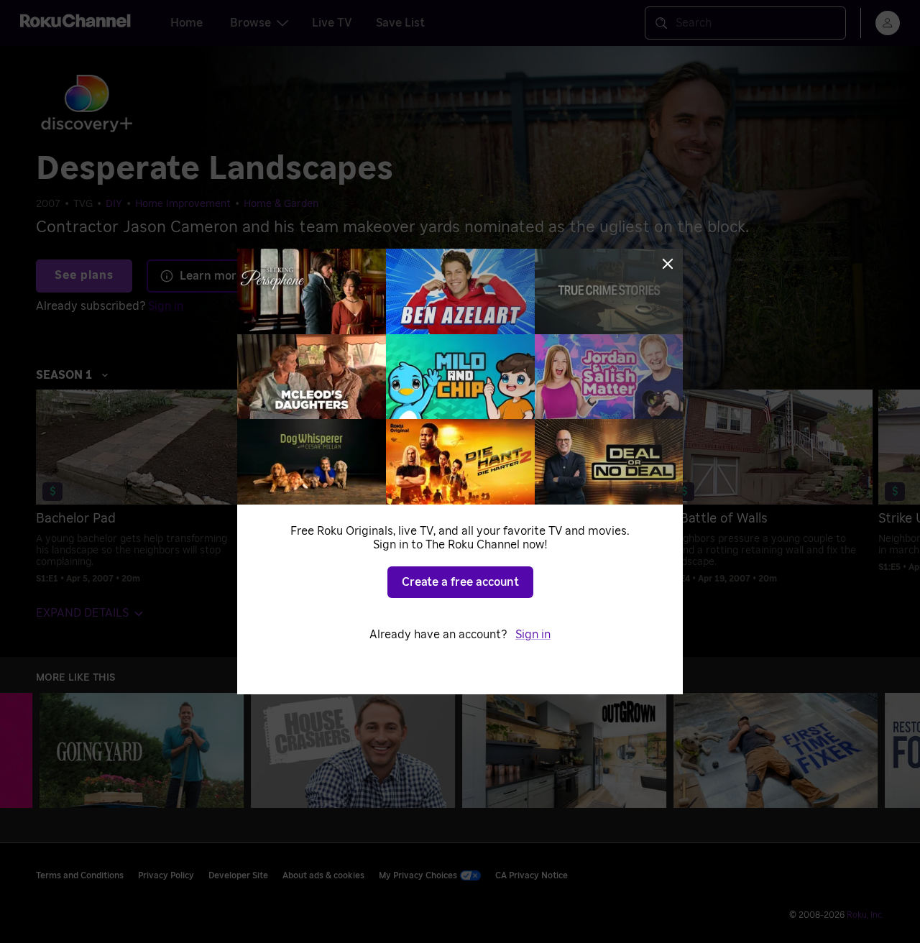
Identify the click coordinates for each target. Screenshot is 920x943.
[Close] (667, 263)
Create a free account (460, 582)
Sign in (533, 634)
